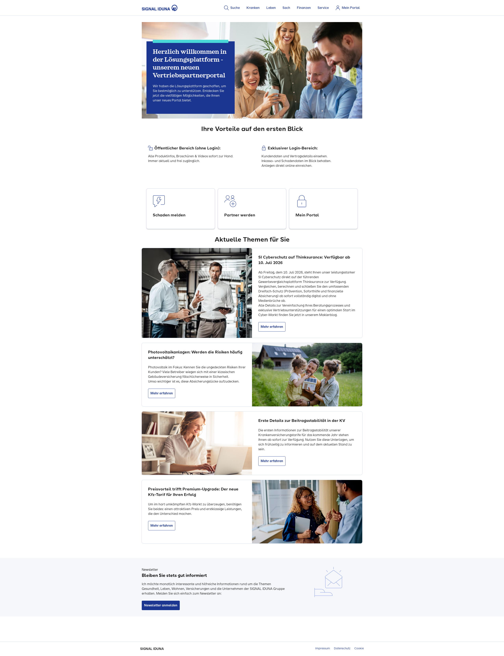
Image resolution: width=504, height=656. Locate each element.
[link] (180, 209)
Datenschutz (342, 648)
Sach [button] (286, 8)
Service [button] (323, 8)
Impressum (322, 648)
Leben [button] (271, 8)
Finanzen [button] (304, 8)
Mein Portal (351, 8)
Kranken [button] (253, 8)
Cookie (359, 648)
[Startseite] (160, 8)
